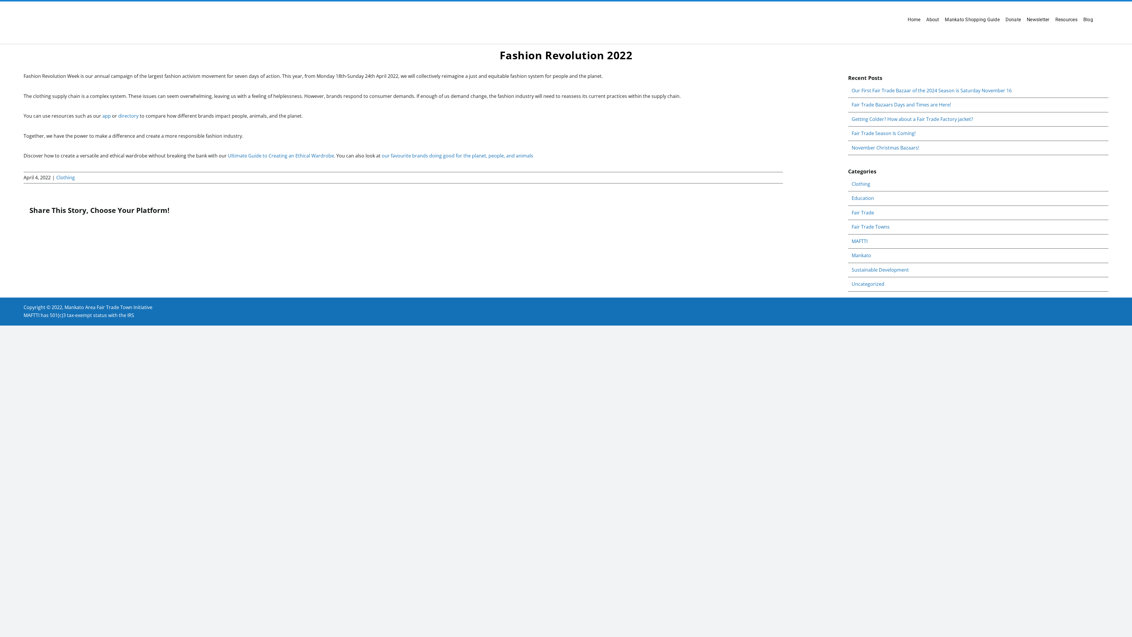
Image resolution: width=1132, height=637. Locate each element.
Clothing (65, 177)
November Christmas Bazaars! (885, 148)
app (106, 116)
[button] (1101, 19)
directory (128, 116)
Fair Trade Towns (871, 227)
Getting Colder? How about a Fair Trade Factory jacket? (912, 119)
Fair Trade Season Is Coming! (884, 133)
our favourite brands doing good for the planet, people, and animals (457, 155)
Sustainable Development (880, 270)
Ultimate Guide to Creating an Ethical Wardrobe (281, 155)
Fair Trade (863, 212)
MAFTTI (860, 241)
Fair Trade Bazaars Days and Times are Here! (901, 104)
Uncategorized (868, 284)
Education (863, 198)
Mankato (861, 255)
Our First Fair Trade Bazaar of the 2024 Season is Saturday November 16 (932, 90)
